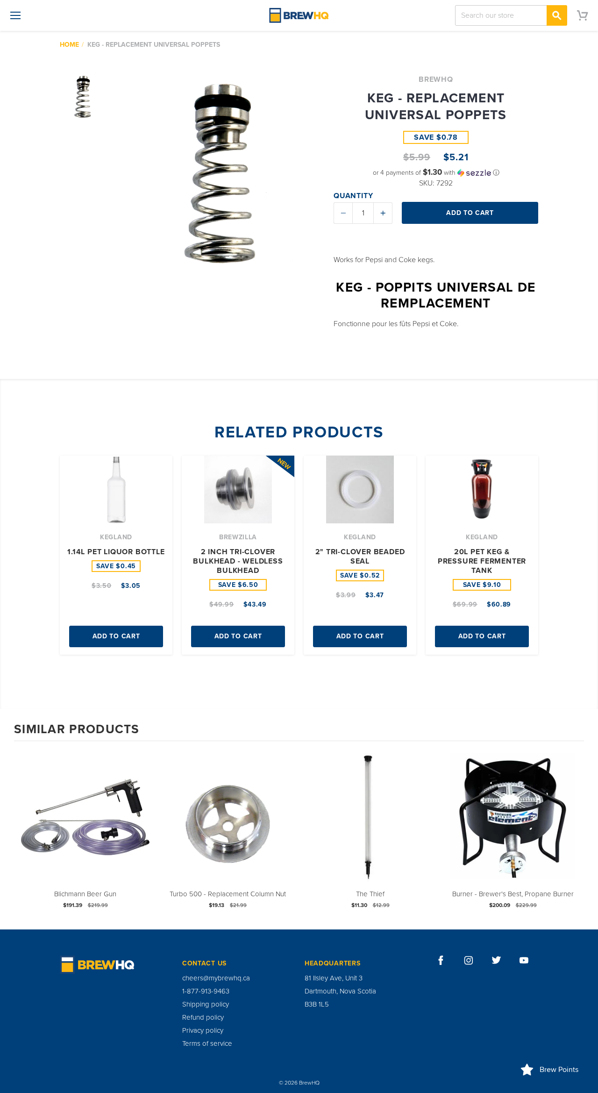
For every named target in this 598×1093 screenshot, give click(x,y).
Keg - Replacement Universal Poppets (153, 45)
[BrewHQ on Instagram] (468, 960)
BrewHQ (436, 79)
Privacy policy (202, 1030)
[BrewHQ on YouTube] (524, 960)
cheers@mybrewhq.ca (216, 978)
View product (85, 826)
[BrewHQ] (299, 15)
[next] (574, 834)
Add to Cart (116, 636)
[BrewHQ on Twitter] (496, 960)
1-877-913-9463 (205, 991)
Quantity (353, 195)
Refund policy (203, 1017)
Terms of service (207, 1043)
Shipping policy (205, 1004)
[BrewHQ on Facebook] (441, 960)
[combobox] (511, 15)
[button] (436, 172)
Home (69, 45)
